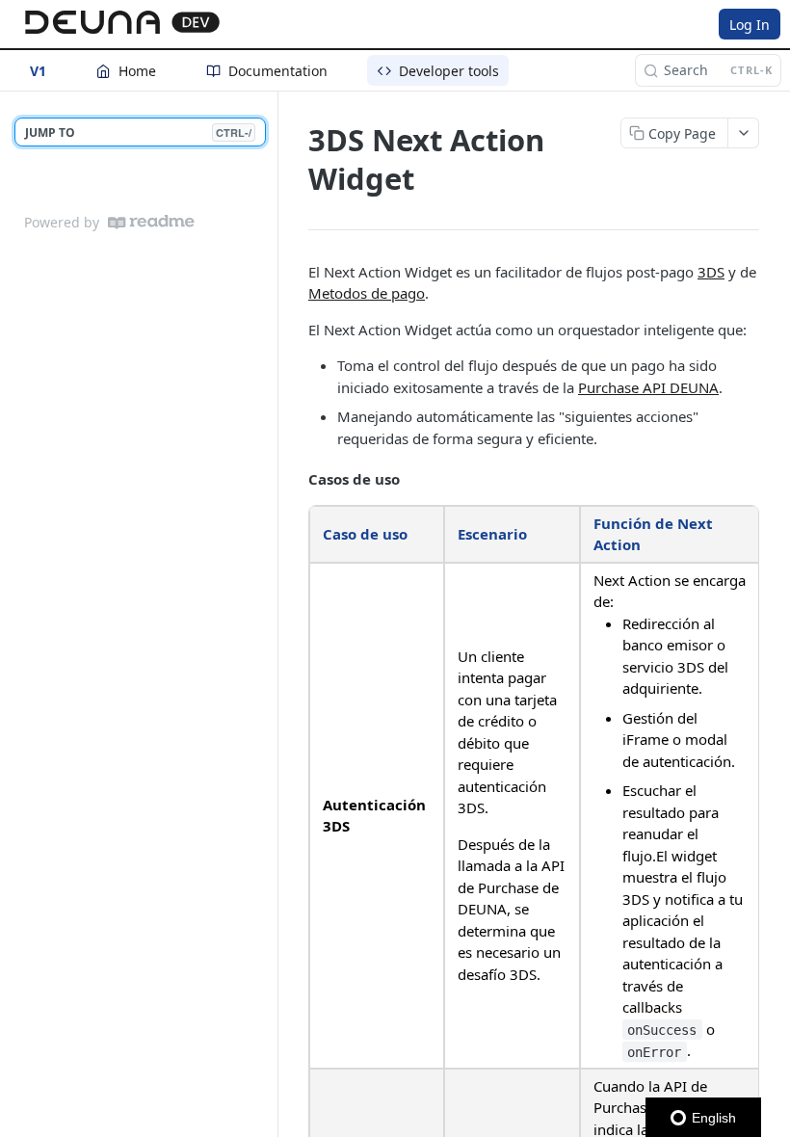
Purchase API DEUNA (648, 387)
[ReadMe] (151, 222)
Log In (749, 24)
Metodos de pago (366, 293)
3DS (711, 271)
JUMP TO (138, 132)
